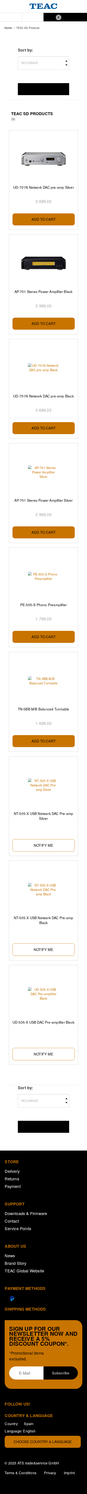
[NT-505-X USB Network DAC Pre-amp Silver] (43, 785)
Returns (12, 1178)
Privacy (50, 1472)
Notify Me (43, 845)
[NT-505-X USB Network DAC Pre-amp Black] (43, 889)
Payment (13, 1186)
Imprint (69, 1472)
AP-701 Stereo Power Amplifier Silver (43, 500)
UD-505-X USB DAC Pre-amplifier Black (43, 1022)
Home (8, 28)
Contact (12, 1221)
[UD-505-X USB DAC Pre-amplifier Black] (43, 993)
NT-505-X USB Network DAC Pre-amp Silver (43, 816)
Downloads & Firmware (26, 1213)
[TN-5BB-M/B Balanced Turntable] (43, 680)
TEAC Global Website (24, 1270)
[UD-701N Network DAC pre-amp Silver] (43, 158)
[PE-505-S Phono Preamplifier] (43, 576)
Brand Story (15, 1263)
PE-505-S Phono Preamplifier (43, 604)
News (10, 1255)
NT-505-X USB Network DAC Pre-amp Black (43, 920)
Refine (43, 89)
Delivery (12, 1171)
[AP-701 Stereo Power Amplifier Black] (43, 263)
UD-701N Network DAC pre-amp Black (43, 395)
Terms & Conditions (20, 1472)
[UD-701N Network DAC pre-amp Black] (43, 367)
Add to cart (43, 219)
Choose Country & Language (43, 1441)
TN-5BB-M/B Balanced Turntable (43, 708)
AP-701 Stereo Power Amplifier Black (43, 291)
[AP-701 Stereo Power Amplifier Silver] (43, 472)
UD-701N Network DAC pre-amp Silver (43, 187)
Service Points (18, 1228)
